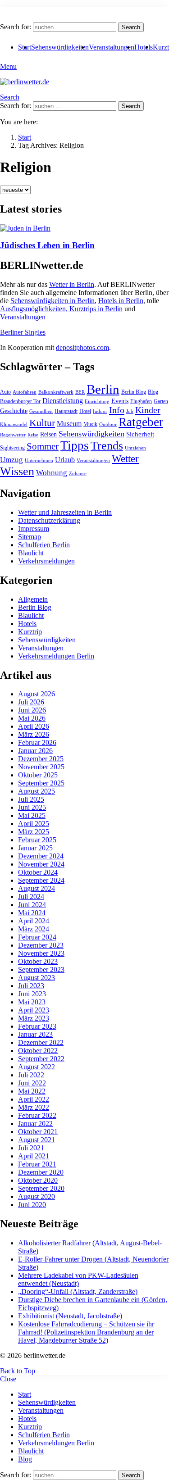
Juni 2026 (32, 710)
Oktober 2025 (38, 775)
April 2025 (33, 823)
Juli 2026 (31, 702)
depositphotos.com (82, 347)
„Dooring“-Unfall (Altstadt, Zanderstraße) (77, 1291)
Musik (90, 424)
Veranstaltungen (111, 47)
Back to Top (17, 1371)
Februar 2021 (37, 1164)
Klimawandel (13, 424)
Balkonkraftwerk (55, 392)
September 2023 (41, 969)
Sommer (43, 446)
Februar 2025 (37, 840)
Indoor (100, 411)
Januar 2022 (35, 1123)
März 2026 (33, 734)
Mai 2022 (32, 1091)
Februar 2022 (37, 1115)
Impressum (33, 528)
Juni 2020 (32, 1204)
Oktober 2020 (38, 1180)
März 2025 (33, 831)
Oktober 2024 (38, 872)
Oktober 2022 (38, 1050)
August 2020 (36, 1196)
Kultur (42, 423)
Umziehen (135, 447)
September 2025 (41, 783)
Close (8, 1379)
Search (131, 27)
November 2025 (41, 767)
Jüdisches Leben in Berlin (47, 245)
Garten (161, 401)
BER (80, 392)
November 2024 (41, 864)
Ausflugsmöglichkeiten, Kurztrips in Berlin (61, 309)
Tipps (74, 445)
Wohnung (51, 472)
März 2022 (33, 1107)
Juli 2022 (31, 1075)
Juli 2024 (31, 896)
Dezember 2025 (41, 759)
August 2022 (36, 1067)
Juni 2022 (32, 1083)
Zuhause (78, 473)
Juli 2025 (31, 799)
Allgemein (33, 599)
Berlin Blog (133, 392)
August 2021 (36, 1140)
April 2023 (33, 1010)
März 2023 (33, 1018)
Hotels (143, 47)
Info (116, 410)
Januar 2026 (35, 750)
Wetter (125, 458)
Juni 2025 (32, 807)
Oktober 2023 (38, 961)
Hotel (85, 411)
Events (119, 401)
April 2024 (33, 921)
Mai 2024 (32, 913)
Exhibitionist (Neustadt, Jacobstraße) (70, 1316)
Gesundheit (41, 411)
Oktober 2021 (38, 1131)
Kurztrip (30, 632)
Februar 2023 (37, 1026)
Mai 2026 (32, 718)
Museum (69, 423)
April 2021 (33, 1156)
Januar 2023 (35, 1034)
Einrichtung (97, 401)
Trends (107, 445)
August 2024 (36, 888)
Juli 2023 (31, 986)
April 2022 (33, 1099)
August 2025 (36, 791)
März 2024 (33, 929)
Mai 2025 (32, 815)
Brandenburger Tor (20, 401)
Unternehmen (39, 460)
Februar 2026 (37, 742)
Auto (5, 392)
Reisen (48, 434)
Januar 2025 (35, 848)
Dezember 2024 (41, 856)
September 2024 (41, 880)
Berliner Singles (23, 332)
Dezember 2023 (41, 945)
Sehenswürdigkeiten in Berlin (52, 300)
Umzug (11, 459)
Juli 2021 (31, 1148)
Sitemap (29, 536)
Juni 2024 (32, 904)
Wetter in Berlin (71, 284)
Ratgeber (141, 422)
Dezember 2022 (41, 1042)
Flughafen (141, 401)
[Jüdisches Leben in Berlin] (84, 228)
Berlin (103, 389)
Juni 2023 (32, 994)
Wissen (17, 471)
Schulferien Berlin (44, 545)
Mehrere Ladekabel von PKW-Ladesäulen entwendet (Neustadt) (78, 1279)
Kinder (147, 410)
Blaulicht (31, 553)
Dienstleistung (62, 400)
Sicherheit (140, 434)
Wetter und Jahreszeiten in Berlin (65, 512)
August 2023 (36, 977)
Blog (153, 392)
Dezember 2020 (41, 1172)
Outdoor (108, 424)
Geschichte (13, 411)
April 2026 (33, 726)
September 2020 (41, 1188)
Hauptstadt (66, 411)
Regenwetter (13, 434)
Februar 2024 (37, 937)
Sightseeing (12, 448)
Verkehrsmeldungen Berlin (56, 656)
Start (24, 1394)
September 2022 (41, 1058)
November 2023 (41, 953)
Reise (32, 434)
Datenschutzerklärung (49, 520)
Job (129, 411)
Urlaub (65, 459)
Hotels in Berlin (120, 300)
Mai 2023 (32, 1002)
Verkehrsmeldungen (46, 561)
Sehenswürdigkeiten (60, 47)
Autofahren (25, 392)
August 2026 (36, 694)
